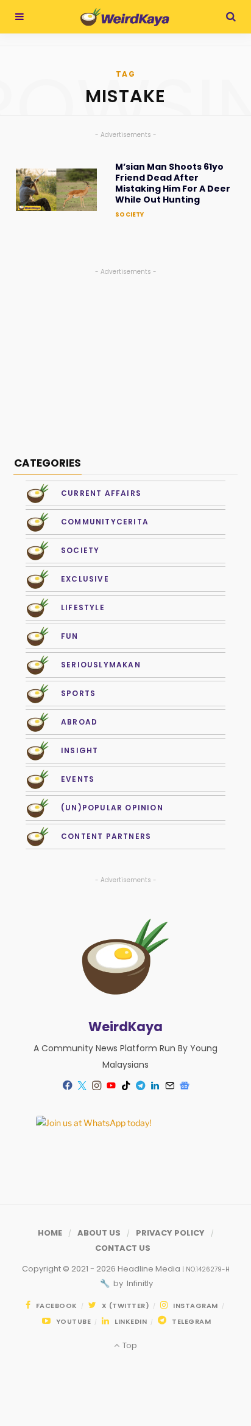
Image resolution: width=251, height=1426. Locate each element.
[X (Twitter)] (81, 1086)
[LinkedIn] (154, 1086)
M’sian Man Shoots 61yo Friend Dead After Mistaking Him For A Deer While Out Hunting (172, 183)
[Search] (231, 16)
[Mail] (169, 1086)
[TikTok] (125, 1086)
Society (129, 214)
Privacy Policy (170, 1233)
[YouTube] (111, 1086)
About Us (99, 1233)
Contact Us (122, 1248)
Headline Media (150, 1269)
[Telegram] (140, 1086)
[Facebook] (67, 1086)
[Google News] (184, 1086)
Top (128, 1345)
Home (50, 1233)
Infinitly (139, 1283)
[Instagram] (96, 1086)
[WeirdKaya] (124, 17)
